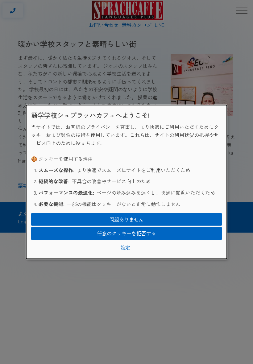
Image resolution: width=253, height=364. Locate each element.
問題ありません (126, 219)
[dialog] (126, 182)
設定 (125, 247)
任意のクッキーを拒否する (126, 233)
